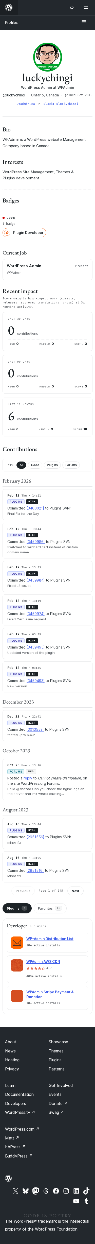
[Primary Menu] (84, 22)
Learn (10, 1085)
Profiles (11, 22)
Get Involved (61, 1085)
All (21, 465)
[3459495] (36, 647)
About (10, 1041)
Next (75, 891)
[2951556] (35, 837)
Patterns (57, 1068)
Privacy (12, 1068)
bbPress (15, 1146)
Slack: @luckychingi (61, 104)
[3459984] (36, 580)
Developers (15, 1103)
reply (28, 778)
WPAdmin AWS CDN (43, 961)
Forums (71, 465)
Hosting (12, 1059)
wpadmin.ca (27, 104)
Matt (12, 1137)
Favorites (49, 908)
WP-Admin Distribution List (49, 938)
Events (55, 1094)
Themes (56, 1050)
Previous (23, 891)
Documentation (19, 1094)
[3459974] (36, 613)
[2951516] (35, 870)
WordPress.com (22, 1129)
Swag (56, 1112)
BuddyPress (19, 1155)
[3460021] (35, 508)
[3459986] (36, 541)
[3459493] (36, 680)
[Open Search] (72, 7)
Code (35, 465)
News (10, 1050)
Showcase (58, 1041)
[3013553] (35, 729)
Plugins (52, 465)
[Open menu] (87, 7)
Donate (58, 1103)
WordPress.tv (20, 1112)
